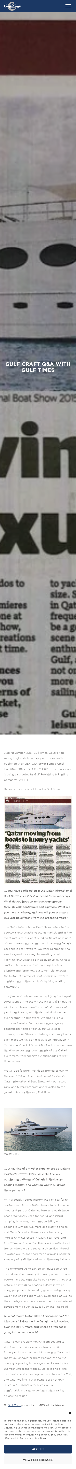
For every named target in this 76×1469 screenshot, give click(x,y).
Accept (38, 1449)
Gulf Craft (14, 1405)
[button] (70, 1413)
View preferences (38, 1459)
